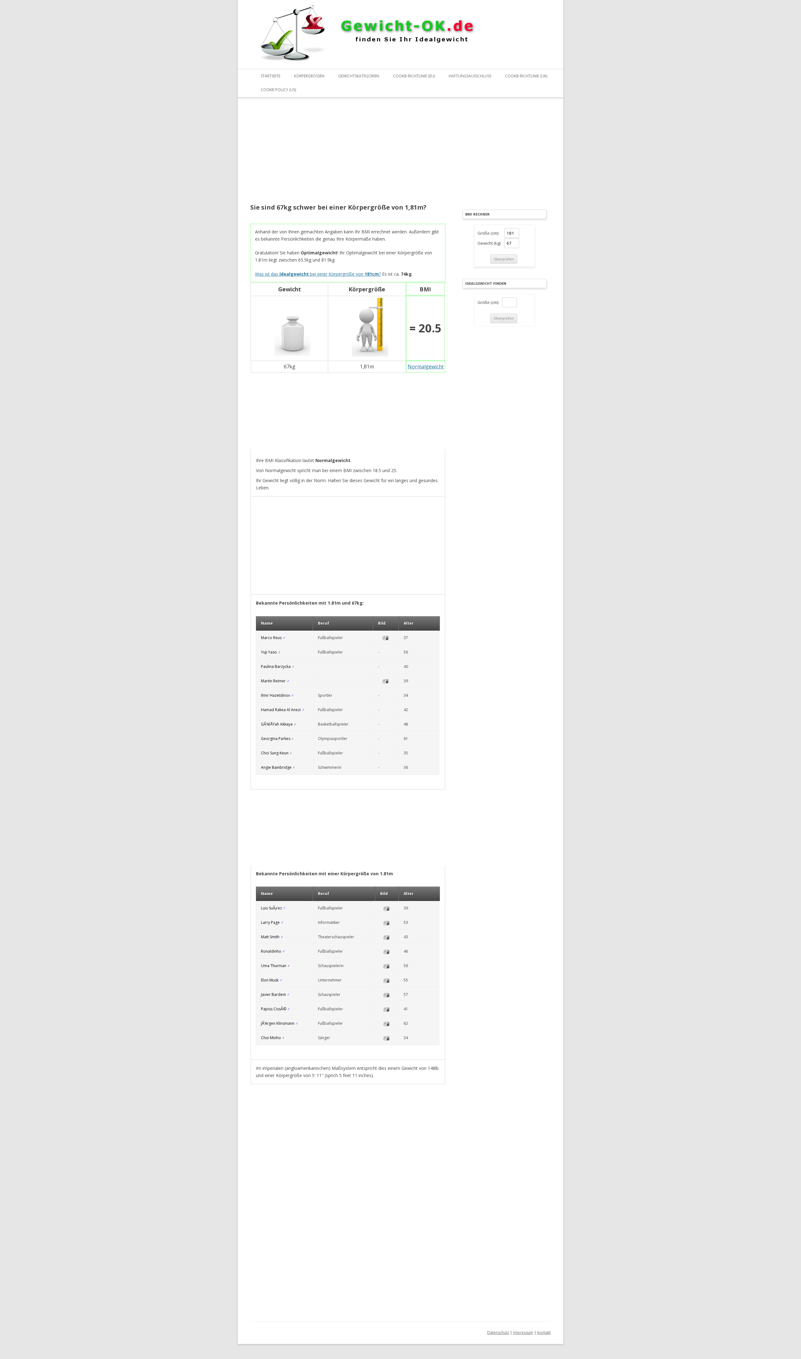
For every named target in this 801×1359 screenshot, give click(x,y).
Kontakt (544, 1332)
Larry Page (270, 922)
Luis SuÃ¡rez (271, 908)
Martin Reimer (273, 681)
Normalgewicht (426, 366)
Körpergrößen (309, 76)
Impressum (523, 1332)
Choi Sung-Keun (274, 753)
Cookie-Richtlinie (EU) (414, 76)
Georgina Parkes (275, 738)
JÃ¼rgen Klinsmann (277, 1023)
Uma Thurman (273, 965)
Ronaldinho (271, 951)
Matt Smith (270, 937)
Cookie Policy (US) (278, 89)
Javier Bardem (273, 994)
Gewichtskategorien (358, 76)
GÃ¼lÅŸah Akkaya (277, 724)
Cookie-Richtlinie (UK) (526, 76)
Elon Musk (269, 980)
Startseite (270, 76)
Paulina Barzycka (276, 666)
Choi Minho (271, 1037)
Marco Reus (271, 637)
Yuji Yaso (269, 652)
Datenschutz (498, 1332)
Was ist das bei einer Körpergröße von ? (318, 274)
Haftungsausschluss (470, 76)
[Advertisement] (348, 154)
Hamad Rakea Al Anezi (281, 709)
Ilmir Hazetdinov (275, 695)
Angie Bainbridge (276, 767)
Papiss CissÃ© (273, 1009)
